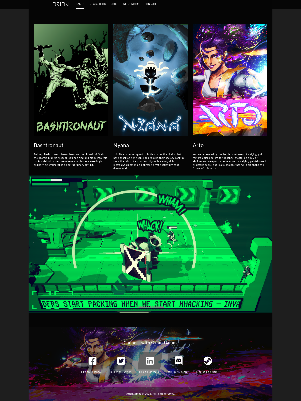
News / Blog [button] (98, 5)
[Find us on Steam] (208, 360)
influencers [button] (130, 5)
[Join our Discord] (178, 360)
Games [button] (80, 5)
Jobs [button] (114, 4)
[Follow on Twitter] (121, 360)
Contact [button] (150, 5)
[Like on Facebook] (92, 360)
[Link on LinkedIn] (150, 360)
